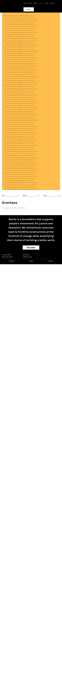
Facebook (11, 261)
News (47, 3)
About (30, 3)
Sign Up (52, 3)
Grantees (41, 3)
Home (25, 3)
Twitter (31, 261)
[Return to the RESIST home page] (7, 3)
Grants (35, 3)
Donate (29, 9)
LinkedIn (50, 261)
